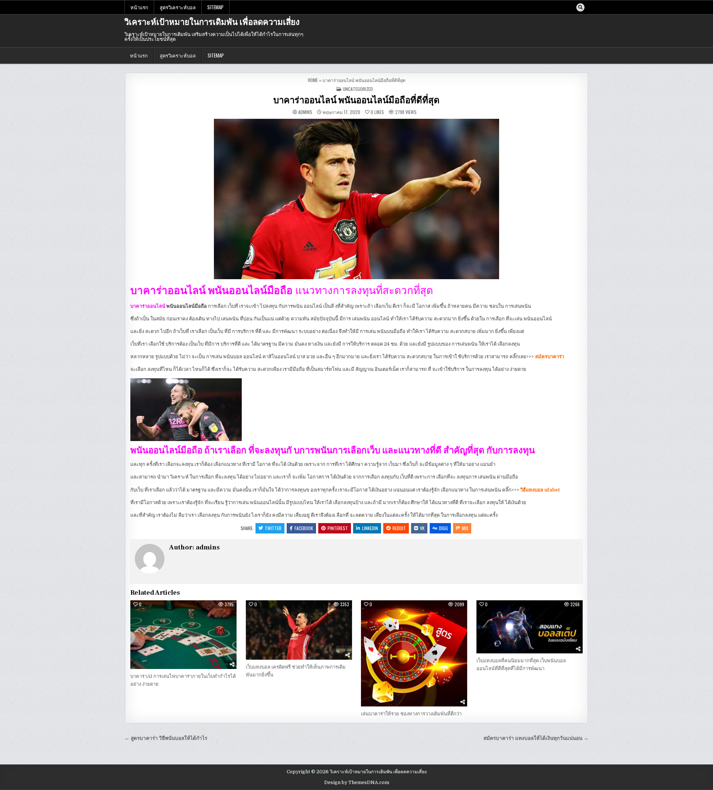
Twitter (273, 528)
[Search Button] (580, 7)
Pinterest (338, 528)
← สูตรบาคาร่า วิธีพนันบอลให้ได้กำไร (165, 738)
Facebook (303, 528)
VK (422, 528)
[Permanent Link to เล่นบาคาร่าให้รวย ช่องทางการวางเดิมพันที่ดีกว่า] (414, 653)
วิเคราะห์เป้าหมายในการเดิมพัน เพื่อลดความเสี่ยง (212, 22)
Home (313, 80)
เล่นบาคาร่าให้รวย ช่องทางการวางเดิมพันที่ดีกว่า (411, 713)
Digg (443, 528)
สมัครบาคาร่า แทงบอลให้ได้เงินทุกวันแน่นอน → (536, 738)
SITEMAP (215, 7)
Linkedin (370, 528)
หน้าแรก (139, 7)
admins (305, 112)
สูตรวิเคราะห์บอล (178, 7)
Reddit (399, 528)
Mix (465, 528)
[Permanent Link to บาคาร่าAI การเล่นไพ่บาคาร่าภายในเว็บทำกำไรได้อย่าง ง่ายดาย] (183, 634)
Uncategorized (358, 89)
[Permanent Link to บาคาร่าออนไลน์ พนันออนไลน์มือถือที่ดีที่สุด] (356, 199)
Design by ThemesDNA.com (356, 782)
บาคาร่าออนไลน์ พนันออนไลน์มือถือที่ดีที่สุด (356, 100)
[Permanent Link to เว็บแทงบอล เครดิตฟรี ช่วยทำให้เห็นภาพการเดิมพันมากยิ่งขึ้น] (299, 630)
